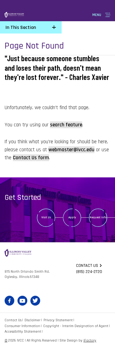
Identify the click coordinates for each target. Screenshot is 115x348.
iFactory (89, 340)
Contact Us (13, 320)
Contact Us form (31, 157)
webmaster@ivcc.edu (71, 149)
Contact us (87, 265)
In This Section (21, 27)
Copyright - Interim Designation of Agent (75, 326)
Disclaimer (32, 320)
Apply (72, 217)
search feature (66, 124)
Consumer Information (22, 326)
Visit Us (46, 217)
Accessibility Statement (23, 331)
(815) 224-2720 (89, 272)
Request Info (98, 217)
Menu (96, 15)
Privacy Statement (58, 320)
